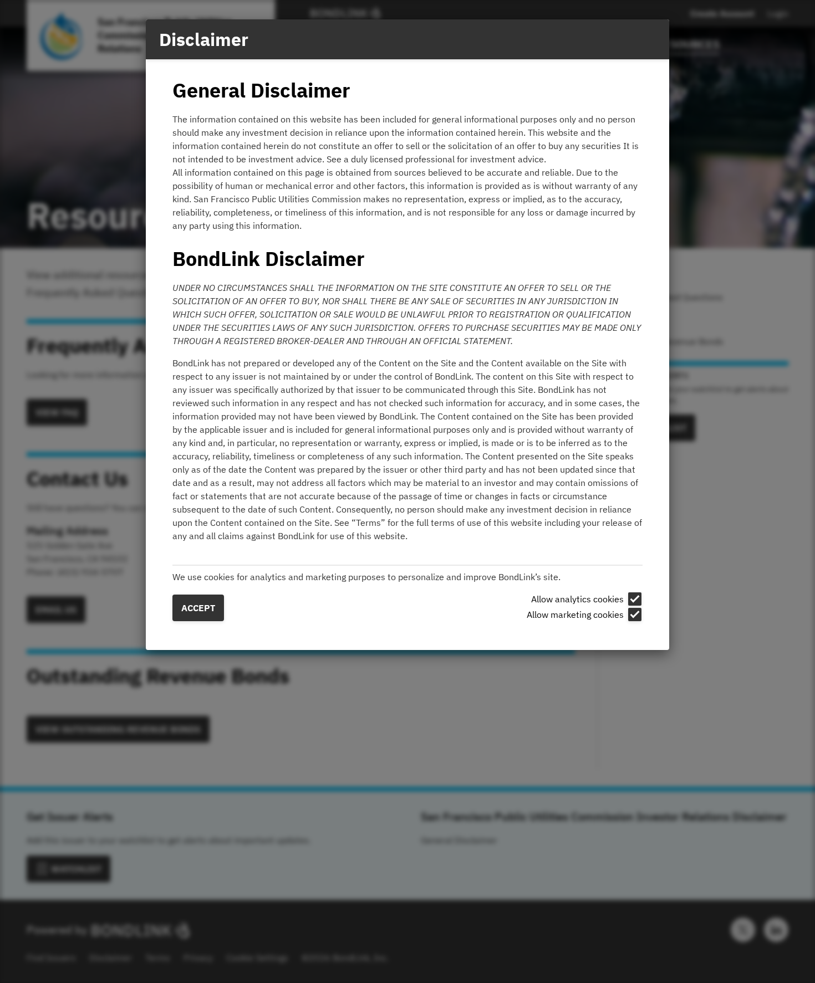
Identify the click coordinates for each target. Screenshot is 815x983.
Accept (198, 607)
